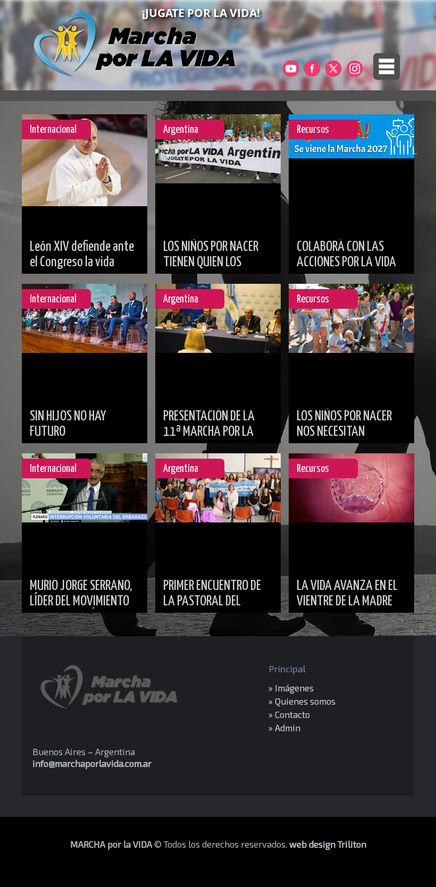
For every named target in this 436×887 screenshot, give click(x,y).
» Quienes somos (302, 701)
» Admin (284, 727)
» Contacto (289, 714)
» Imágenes (291, 687)
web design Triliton (327, 844)
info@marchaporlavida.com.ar (92, 763)
